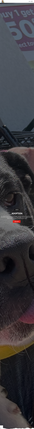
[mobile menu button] (32, 1)
